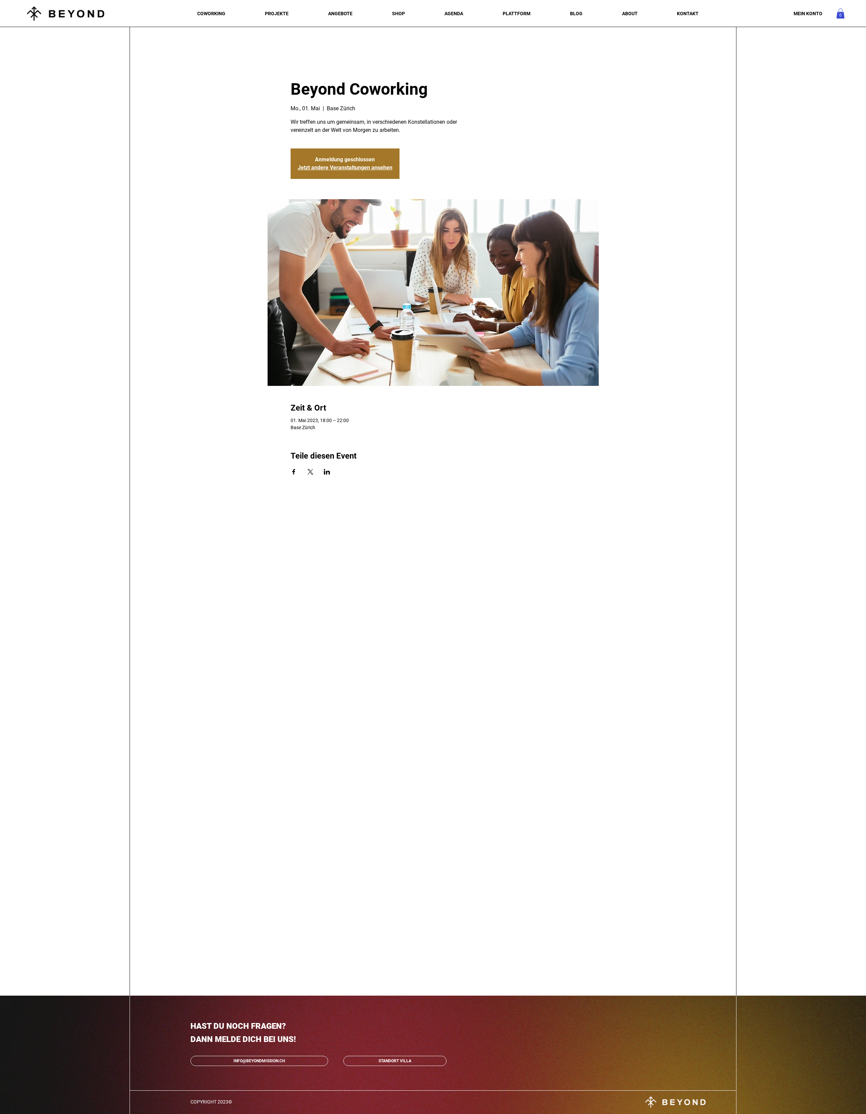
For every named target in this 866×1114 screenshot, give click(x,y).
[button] (840, 13)
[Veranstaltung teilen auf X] (310, 471)
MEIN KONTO (808, 13)
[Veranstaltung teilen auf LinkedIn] (327, 471)
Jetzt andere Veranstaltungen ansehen (345, 167)
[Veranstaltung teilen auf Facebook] (294, 471)
